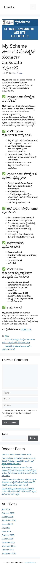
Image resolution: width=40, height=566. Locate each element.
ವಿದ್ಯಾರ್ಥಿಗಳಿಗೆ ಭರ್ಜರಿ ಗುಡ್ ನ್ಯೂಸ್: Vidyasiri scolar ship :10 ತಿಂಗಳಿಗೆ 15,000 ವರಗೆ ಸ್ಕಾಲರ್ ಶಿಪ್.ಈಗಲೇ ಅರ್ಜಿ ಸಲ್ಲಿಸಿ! (19, 491)
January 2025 (7, 539)
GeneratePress (30, 563)
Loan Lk (9, 7)
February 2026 (8, 513)
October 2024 (8, 550)
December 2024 (8, 542)
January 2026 (7, 517)
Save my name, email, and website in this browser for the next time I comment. (20, 413)
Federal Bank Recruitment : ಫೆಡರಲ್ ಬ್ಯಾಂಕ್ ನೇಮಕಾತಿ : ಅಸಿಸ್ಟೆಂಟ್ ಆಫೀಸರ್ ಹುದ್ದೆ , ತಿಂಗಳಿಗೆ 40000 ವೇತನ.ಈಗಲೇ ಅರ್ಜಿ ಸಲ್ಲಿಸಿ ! (19, 482)
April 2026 (6, 509)
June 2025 (6, 531)
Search (5, 434)
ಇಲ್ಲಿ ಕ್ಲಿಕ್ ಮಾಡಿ (26, 329)
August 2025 (7, 524)
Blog (7, 336)
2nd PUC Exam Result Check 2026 (16, 454)
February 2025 (8, 535)
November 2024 (9, 546)
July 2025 (6, 528)
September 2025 (9, 520)
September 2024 (9, 553)
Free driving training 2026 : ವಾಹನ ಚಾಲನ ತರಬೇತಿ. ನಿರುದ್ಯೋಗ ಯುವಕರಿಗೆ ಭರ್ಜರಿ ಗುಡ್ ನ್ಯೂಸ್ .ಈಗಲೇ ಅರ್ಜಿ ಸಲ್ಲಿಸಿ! (18, 461)
